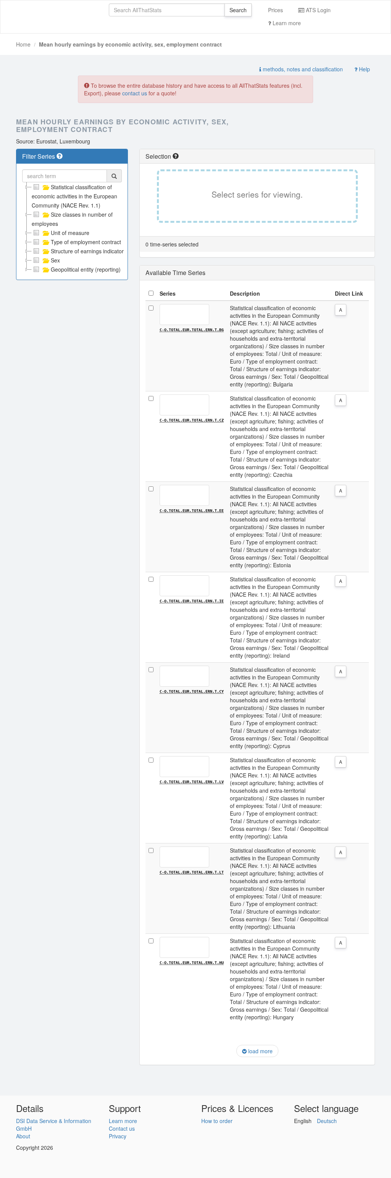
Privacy (117, 1136)
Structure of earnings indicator (87, 251)
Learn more (286, 23)
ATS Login (317, 10)
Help (363, 69)
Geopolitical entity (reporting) (86, 269)
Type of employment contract (86, 242)
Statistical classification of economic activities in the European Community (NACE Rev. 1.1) (74, 196)
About (23, 1136)
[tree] (72, 228)
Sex (55, 260)
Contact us (122, 1128)
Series (168, 293)
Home (23, 44)
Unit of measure (70, 233)
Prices (275, 10)
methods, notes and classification (302, 69)
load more (260, 1051)
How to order (217, 1121)
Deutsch (327, 1121)
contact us (134, 93)
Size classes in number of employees (72, 219)
